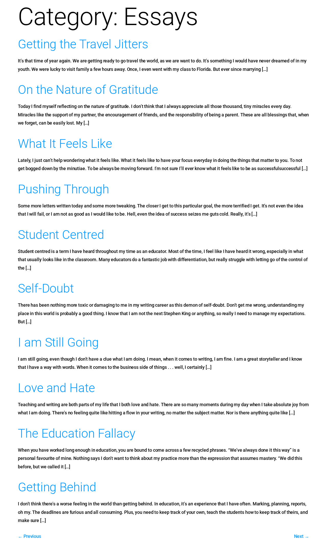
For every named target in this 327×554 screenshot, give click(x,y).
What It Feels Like (65, 143)
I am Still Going (58, 342)
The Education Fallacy (76, 433)
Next (301, 536)
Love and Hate (56, 388)
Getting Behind (57, 487)
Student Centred (61, 234)
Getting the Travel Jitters (83, 44)
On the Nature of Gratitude (88, 89)
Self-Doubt (46, 288)
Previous (29, 536)
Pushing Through (63, 189)
